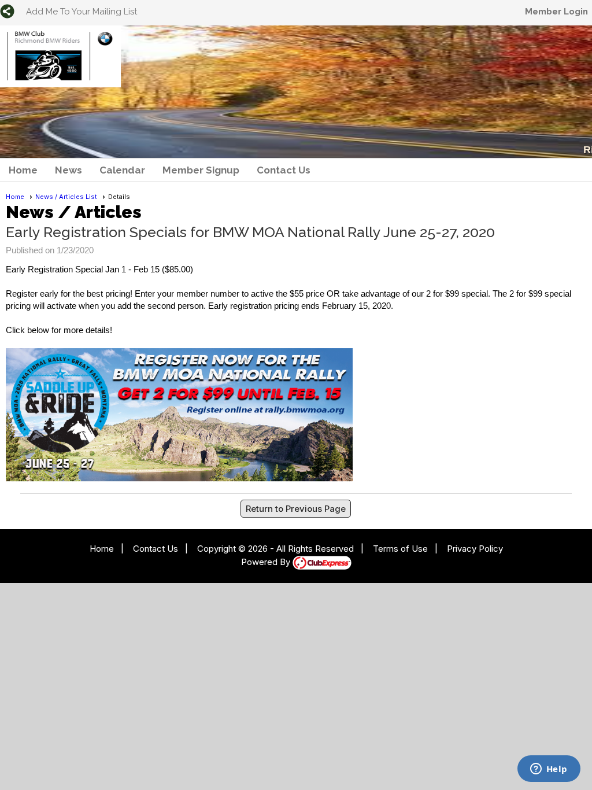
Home (23, 170)
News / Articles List (66, 197)
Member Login (556, 11)
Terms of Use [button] (400, 548)
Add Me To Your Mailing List (81, 11)
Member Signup (200, 170)
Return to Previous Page (296, 508)
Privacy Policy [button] (475, 548)
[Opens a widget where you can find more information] (548, 769)
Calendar (122, 170)
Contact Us (283, 170)
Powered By (267, 561)
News (68, 170)
